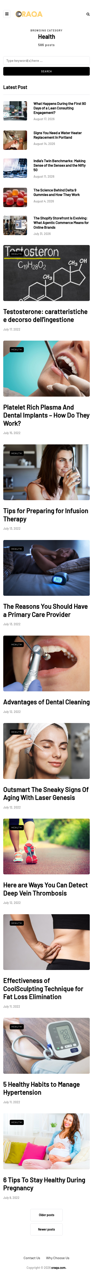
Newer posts (46, 1229)
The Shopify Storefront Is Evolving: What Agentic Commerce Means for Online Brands (61, 222)
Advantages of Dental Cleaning (46, 702)
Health (16, 254)
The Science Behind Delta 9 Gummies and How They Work (57, 192)
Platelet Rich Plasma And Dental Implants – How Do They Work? (46, 415)
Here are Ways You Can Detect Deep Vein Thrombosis (45, 889)
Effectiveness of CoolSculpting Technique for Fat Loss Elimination (43, 988)
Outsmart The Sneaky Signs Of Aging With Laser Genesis (46, 793)
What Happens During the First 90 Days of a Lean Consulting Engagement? (60, 108)
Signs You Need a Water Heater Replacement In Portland (58, 134)
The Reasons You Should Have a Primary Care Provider (45, 610)
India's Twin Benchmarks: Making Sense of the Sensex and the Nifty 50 (60, 165)
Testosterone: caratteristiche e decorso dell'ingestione (45, 315)
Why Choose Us (57, 1258)
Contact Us (32, 1258)
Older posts (46, 1215)
